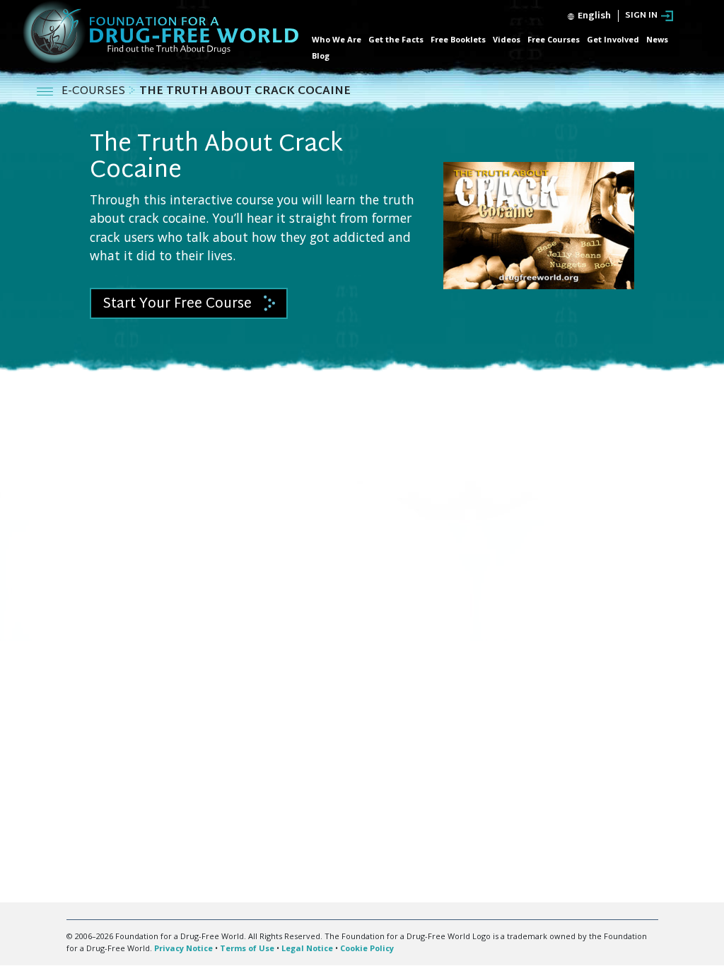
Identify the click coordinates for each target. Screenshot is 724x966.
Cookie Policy (367, 948)
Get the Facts (396, 39)
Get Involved (613, 39)
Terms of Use (247, 948)
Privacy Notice (183, 948)
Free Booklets (458, 39)
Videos (506, 39)
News (657, 39)
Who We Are (336, 39)
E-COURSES (95, 91)
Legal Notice (307, 948)
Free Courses (553, 39)
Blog (320, 55)
